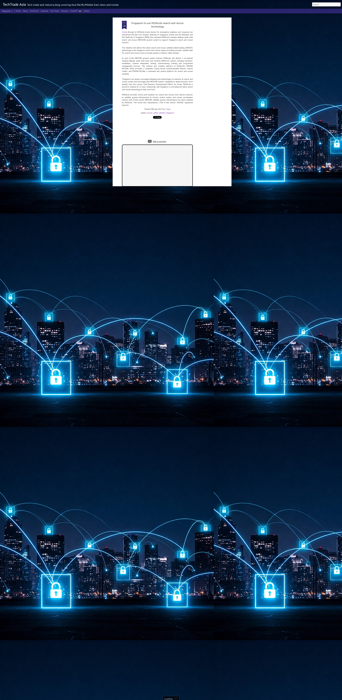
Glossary (64, 11)
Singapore (170, 113)
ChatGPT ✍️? (76, 11)
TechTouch (34, 11)
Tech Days (54, 11)
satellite (162, 113)
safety (155, 113)
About (25, 11)
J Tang (167, 109)
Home (18, 11)
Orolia (124, 32)
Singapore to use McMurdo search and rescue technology (157, 24)
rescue (149, 113)
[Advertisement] (207, 63)
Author (87, 11)
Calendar (44, 11)
